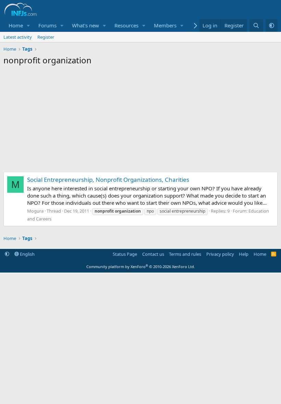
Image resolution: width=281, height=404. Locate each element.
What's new (85, 25)
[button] (28, 25)
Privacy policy (220, 254)
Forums (47, 25)
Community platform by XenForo (140, 266)
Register (45, 37)
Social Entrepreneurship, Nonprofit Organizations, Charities (108, 180)
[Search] (256, 25)
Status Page (125, 254)
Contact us (153, 254)
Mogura (35, 211)
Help (243, 254)
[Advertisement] (140, 120)
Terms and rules (185, 254)
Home (16, 25)
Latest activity (17, 37)
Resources (126, 25)
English (27, 254)
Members (165, 25)
